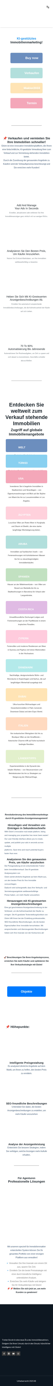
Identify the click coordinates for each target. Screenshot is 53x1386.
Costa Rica (26, 609)
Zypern (23, 638)
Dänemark (25, 667)
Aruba (22, 543)
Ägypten (24, 514)
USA (21, 478)
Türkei (23, 463)
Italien (23, 725)
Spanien (23, 576)
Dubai (22, 696)
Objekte (26, 991)
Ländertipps (27, 758)
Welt (21, 447)
